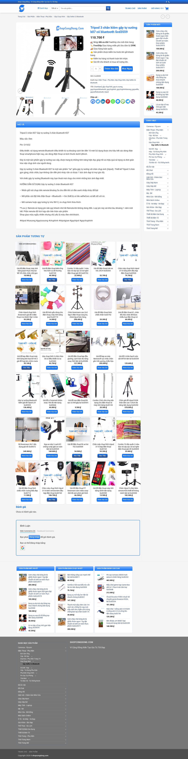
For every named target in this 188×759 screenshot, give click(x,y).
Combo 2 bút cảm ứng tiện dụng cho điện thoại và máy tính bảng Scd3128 (103, 402)
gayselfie (135, 89)
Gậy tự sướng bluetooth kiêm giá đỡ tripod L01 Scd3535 (27, 402)
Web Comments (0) (27, 531)
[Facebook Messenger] (118, 101)
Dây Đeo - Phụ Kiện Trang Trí (158, 139)
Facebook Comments (45, 531)
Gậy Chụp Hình (59, 17)
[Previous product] (168, 17)
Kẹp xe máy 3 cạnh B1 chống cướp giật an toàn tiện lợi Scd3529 (52, 446)
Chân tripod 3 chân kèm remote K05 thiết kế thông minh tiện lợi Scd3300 (128, 490)
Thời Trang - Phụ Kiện (154, 221)
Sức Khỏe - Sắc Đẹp (154, 207)
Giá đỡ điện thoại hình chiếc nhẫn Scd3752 (103, 313)
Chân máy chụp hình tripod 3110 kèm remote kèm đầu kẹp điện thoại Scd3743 (52, 490)
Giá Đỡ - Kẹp (153, 149)
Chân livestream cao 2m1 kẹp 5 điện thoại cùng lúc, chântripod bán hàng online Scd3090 (78, 316)
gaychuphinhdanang (124, 89)
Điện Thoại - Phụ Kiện (44, 17)
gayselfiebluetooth (97, 92)
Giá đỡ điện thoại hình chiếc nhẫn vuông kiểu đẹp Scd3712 (27, 490)
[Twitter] (98, 101)
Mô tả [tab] (20, 124)
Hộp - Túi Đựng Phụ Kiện (157, 152)
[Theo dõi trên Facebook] (166, 2)
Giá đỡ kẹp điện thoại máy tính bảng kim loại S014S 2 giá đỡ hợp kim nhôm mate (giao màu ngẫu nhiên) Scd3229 (27, 361)
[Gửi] (108, 8)
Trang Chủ (130, 8)
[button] (20, 91)
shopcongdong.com (40, 756)
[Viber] (133, 101)
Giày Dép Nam (152, 183)
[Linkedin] (103, 101)
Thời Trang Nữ (152, 228)
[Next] (82, 59)
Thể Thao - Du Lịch (153, 211)
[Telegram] (128, 101)
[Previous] (21, 59)
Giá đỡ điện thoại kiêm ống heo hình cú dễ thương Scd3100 (52, 270)
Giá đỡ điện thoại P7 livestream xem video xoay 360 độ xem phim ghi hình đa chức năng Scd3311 (78, 492)
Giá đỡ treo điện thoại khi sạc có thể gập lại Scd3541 (78, 401)
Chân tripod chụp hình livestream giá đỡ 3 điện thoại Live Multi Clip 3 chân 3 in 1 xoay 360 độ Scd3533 (27, 317)
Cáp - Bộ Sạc (153, 135)
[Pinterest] (108, 101)
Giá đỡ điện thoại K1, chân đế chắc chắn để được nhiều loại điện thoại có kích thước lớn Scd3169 (128, 316)
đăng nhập (34, 537)
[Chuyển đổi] (167, 126)
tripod (106, 92)
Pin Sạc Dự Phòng (155, 157)
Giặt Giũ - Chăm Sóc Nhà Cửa (154, 178)
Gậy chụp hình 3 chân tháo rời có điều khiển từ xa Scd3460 (52, 358)
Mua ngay (127, 69)
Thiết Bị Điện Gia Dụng (155, 214)
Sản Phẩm (142, 8)
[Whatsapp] (113, 101)
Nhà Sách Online (152, 200)
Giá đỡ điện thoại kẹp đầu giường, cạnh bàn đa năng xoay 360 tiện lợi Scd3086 (78, 358)
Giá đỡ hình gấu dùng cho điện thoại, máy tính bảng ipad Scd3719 (53, 314)
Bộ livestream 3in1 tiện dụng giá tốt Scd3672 (27, 445)
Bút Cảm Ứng (153, 133)
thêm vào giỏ (111, 69)
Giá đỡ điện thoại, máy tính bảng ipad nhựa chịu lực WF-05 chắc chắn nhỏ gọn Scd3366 (27, 272)
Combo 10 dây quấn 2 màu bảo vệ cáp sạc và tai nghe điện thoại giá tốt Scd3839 (128, 446)
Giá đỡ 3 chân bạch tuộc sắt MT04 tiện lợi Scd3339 (128, 357)
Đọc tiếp (52, 280)
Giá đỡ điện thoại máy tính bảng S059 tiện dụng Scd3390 (103, 490)
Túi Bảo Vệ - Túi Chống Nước (159, 162)
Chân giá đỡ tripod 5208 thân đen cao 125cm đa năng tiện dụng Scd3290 (128, 402)
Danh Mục (44, 8)
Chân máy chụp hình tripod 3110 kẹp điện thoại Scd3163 (103, 446)
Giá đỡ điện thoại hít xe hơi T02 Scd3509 (78, 445)
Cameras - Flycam (153, 126)
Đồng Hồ (149, 174)
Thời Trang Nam (152, 225)
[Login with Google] (22, 548)
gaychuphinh (111, 89)
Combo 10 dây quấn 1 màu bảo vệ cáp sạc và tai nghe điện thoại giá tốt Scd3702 (78, 270)
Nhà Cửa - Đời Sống (154, 197)
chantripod (98, 87)
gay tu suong (117, 87)
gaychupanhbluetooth (98, 89)
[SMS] (123, 101)
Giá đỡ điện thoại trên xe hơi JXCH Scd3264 (103, 269)
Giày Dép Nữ (151, 186)
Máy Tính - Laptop (153, 190)
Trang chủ (21, 17)
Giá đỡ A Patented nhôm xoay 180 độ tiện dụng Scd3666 (52, 402)
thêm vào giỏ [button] (27, 280)
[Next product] (163, 17)
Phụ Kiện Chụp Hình (156, 154)
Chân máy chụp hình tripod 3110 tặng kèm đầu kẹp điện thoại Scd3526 (128, 270)
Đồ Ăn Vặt (150, 167)
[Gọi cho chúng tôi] (169, 2)
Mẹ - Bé (149, 193)
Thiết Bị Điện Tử (152, 218)
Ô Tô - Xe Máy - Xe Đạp (155, 204)
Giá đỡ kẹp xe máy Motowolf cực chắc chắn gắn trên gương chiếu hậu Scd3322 (103, 360)
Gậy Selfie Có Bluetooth (75, 17)
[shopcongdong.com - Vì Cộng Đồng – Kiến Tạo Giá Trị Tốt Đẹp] (26, 8)
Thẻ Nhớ (152, 160)
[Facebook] (93, 101)
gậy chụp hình (107, 87)
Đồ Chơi (149, 170)
